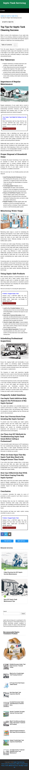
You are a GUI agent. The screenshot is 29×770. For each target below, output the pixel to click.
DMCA (18, 763)
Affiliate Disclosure (13, 765)
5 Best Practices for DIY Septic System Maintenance (13, 573)
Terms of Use (4, 763)
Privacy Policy (12, 763)
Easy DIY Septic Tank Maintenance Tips (10, 600)
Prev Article (7, 541)
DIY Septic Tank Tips (7, 22)
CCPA (6, 765)
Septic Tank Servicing (14, 3)
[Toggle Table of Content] (14, 45)
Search (5, 611)
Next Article (21, 541)
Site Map (21, 765)
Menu (3, 10)
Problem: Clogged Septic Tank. (11, 293)
